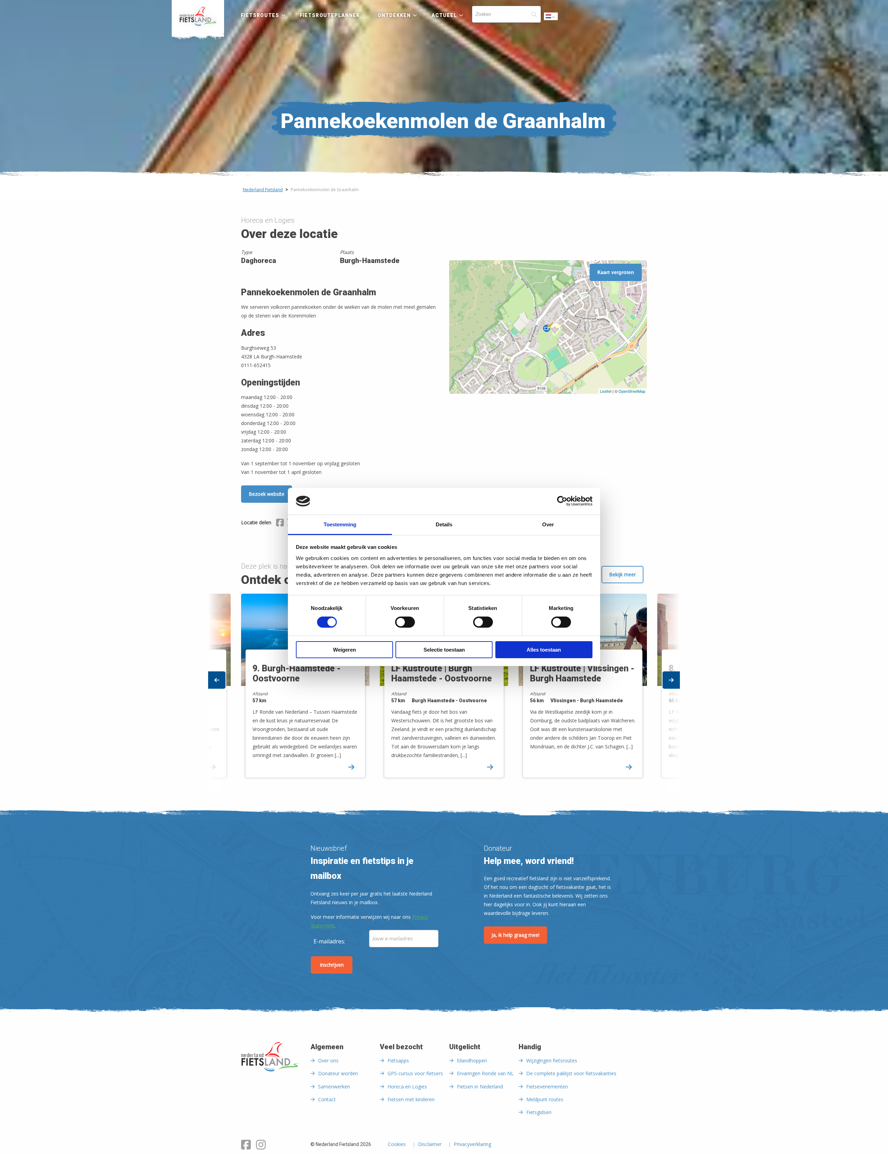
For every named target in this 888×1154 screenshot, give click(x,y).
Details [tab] (444, 524)
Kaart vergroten (615, 272)
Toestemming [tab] (340, 524)
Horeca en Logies (407, 1086)
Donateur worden (338, 1073)
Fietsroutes (260, 15)
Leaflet (606, 391)
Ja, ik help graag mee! (515, 935)
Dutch (551, 18)
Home (198, 16)
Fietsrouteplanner (330, 15)
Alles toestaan (544, 650)
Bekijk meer (622, 574)
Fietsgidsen (539, 1112)
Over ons (328, 1060)
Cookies (397, 1144)
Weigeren (344, 650)
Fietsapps (398, 1060)
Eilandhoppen (472, 1060)
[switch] (405, 625)
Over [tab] (548, 524)
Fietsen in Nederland (480, 1086)
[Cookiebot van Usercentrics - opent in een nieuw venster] (562, 501)
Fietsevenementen (547, 1086)
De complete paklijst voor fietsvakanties (571, 1073)
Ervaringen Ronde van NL (485, 1073)
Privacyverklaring (472, 1144)
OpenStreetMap (631, 391)
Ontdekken (394, 15)
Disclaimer (430, 1144)
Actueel (444, 15)
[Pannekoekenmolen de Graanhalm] (548, 327)
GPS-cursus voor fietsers (415, 1073)
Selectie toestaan (444, 650)
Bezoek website (266, 494)
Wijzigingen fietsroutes (551, 1060)
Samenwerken (334, 1086)
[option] (444, 691)
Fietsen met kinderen (411, 1099)
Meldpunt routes (544, 1099)
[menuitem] (198, 16)
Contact (327, 1099)
